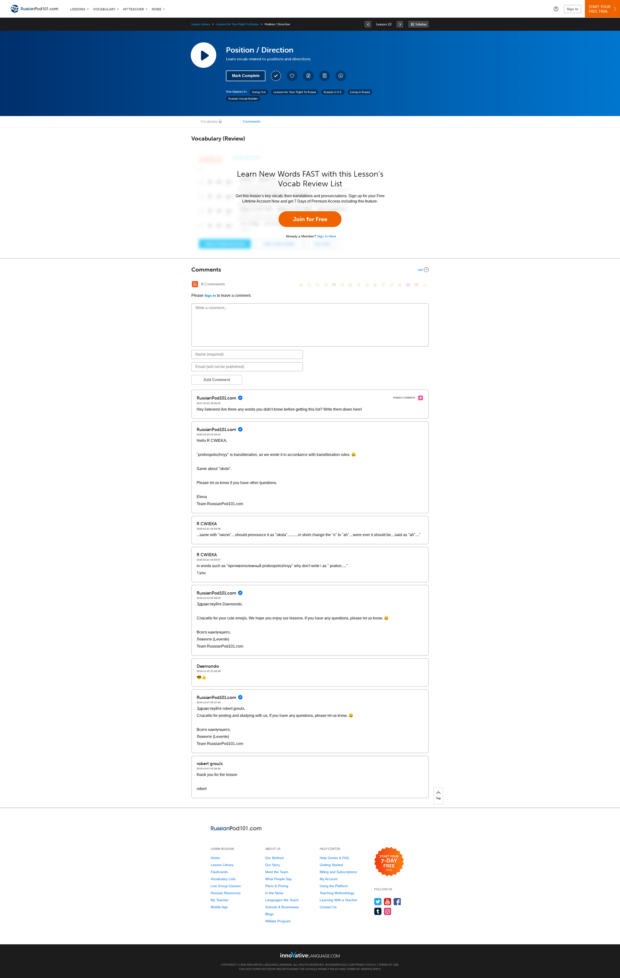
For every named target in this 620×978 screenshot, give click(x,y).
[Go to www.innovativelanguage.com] (310, 954)
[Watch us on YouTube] (387, 901)
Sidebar (421, 24)
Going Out (259, 92)
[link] (367, 24)
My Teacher (133, 9)
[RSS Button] (195, 284)
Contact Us (328, 907)
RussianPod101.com (339, 964)
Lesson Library (200, 24)
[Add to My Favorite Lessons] (292, 75)
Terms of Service (359, 969)
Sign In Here (326, 236)
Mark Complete (246, 76)
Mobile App (219, 907)
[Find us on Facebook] (397, 901)
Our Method (274, 858)
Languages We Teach (282, 900)
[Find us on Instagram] (387, 911)
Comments (251, 121)
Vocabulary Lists (223, 879)
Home (215, 858)
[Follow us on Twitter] (378, 901)
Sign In (572, 9)
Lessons (77, 9)
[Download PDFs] (324, 75)
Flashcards (219, 872)
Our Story (272, 865)
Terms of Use (388, 964)
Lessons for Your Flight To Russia (237, 24)
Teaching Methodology (337, 893)
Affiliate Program (278, 921)
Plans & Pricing (276, 886)
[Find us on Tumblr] (378, 911)
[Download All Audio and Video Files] (340, 75)
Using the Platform (334, 886)
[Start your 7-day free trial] (389, 862)
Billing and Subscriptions (338, 872)
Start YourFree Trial (600, 9)
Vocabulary (104, 9)
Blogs (269, 914)
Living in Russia (360, 92)
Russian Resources (225, 893)
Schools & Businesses (282, 907)
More (156, 9)
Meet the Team (276, 872)
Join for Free (310, 219)
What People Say (278, 879)
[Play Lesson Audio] (203, 55)
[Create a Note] (308, 75)
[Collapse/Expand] (310, 269)
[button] (555, 8)
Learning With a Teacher (338, 900)
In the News (274, 893)
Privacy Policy (365, 964)
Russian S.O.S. (333, 92)
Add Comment (216, 380)
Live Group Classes (226, 886)
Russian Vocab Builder (243, 98)
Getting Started (331, 865)
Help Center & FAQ (334, 858)
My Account (328, 879)
